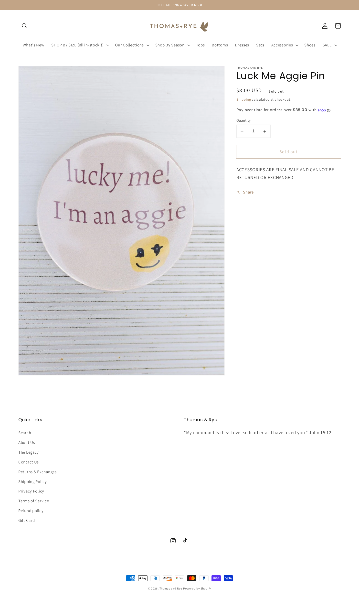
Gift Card (26, 520)
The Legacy (28, 452)
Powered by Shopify (197, 588)
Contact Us (28, 462)
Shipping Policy (32, 481)
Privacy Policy (31, 491)
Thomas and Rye (170, 588)
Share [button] (248, 192)
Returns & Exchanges (37, 471)
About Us (26, 442)
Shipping (243, 99)
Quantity (243, 120)
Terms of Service (33, 501)
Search (24, 432)
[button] (24, 26)
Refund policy (30, 510)
